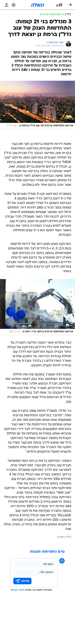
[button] (59, 5)
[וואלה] (37, 5)
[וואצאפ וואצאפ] (13, 5)
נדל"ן (68, 537)
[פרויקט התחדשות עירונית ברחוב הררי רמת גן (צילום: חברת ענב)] (37, 307)
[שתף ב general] (7, 5)
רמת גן (61, 537)
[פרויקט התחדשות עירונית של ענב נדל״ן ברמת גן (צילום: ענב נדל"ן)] (37, 105)
